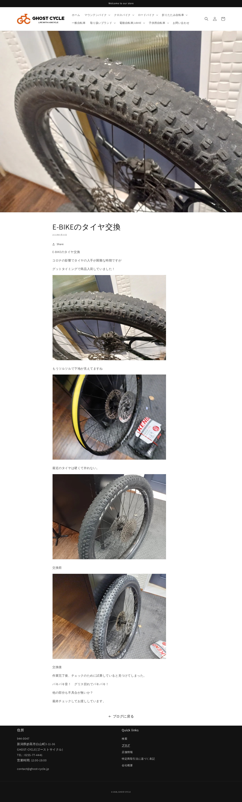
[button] (97, 15)
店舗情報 (127, 752)
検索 (124, 738)
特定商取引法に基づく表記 (138, 758)
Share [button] (60, 244)
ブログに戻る (123, 716)
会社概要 (127, 765)
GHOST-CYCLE (124, 792)
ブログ (126, 745)
